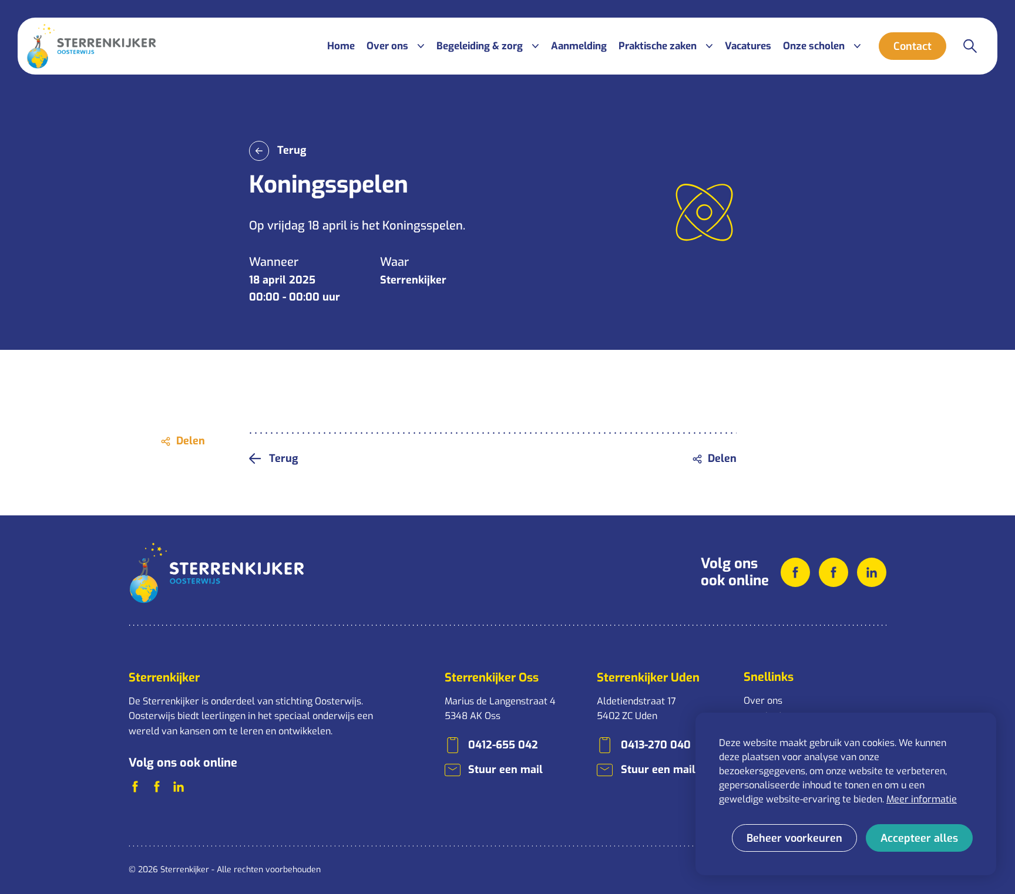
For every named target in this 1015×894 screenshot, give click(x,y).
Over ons (763, 700)
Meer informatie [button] (921, 799)
